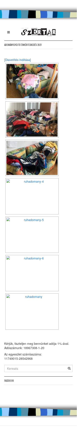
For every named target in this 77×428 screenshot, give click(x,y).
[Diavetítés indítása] (17, 60)
